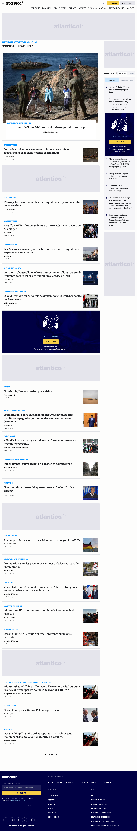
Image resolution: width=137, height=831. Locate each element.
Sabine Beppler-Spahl (11, 303)
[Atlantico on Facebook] (18, 819)
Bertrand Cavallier (10, 740)
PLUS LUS (112, 80)
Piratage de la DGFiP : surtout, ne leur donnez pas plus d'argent (121, 89)
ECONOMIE (46, 8)
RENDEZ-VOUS (53, 804)
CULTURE (130, 8)
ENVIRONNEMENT (116, 8)
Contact (107, 782)
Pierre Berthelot (22, 447)
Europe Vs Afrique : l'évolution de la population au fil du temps (120, 188)
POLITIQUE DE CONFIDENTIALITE (102, 813)
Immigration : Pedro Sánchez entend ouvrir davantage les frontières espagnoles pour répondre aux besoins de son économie (38, 418)
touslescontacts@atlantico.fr (21, 826)
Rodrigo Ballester (9, 694)
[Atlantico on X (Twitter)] (12, 819)
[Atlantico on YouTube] (36, 820)
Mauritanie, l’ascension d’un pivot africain (29, 391)
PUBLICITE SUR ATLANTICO (100, 804)
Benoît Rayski (8, 570)
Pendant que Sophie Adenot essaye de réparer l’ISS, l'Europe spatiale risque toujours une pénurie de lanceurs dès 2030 (120, 104)
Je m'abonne (50, 342)
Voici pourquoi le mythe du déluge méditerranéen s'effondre (120, 176)
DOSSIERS (51, 800)
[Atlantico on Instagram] (30, 820)
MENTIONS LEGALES (98, 800)
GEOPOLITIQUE (60, 8)
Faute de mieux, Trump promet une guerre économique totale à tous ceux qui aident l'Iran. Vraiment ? (119, 220)
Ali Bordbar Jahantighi (50, 132)
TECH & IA (92, 8)
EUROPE (72, 8)
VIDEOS (50, 808)
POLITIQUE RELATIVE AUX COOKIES (103, 821)
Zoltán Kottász (8, 279)
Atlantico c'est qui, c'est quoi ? (61, 782)
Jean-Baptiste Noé (10, 395)
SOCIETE (82, 8)
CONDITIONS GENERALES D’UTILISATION (105, 825)
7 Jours (131, 73)
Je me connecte (128, 3)
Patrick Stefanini (9, 209)
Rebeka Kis (7, 232)
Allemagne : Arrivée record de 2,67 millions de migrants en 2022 (42, 540)
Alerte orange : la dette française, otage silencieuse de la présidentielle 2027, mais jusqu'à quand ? (120, 163)
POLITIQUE (35, 8)
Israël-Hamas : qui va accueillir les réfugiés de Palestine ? (38, 463)
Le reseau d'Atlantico (89, 782)
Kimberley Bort (9, 156)
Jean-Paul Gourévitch (24, 694)
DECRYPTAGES (53, 796)
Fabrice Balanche (9, 447)
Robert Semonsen (10, 544)
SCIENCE (102, 8)
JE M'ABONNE (113, 3)
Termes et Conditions (18, 800)
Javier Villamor (8, 425)
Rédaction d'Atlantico (11, 467)
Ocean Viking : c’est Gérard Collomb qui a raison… (33, 710)
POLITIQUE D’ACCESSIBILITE (100, 817)
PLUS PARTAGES (127, 80)
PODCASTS (52, 813)
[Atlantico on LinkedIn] (24, 819)
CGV (92, 796)
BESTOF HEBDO (53, 817)
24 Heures (122, 73)
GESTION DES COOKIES (99, 808)
